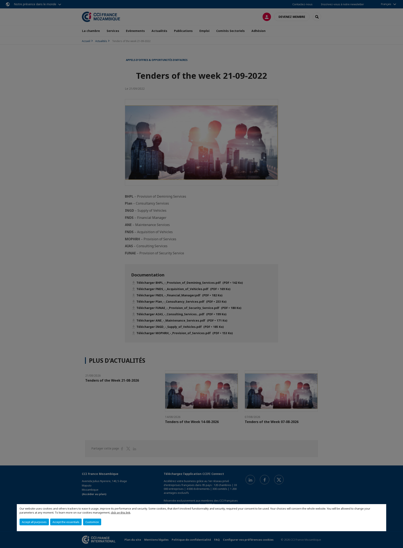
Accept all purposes (34, 522)
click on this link (120, 512)
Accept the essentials (65, 522)
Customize (92, 522)
